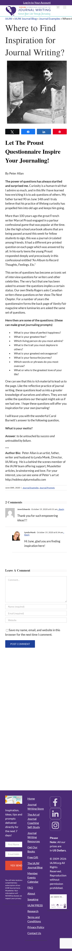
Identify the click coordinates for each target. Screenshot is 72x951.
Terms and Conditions (34, 919)
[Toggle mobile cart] (58, 7)
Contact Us (34, 933)
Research (32, 911)
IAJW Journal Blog (25, 18)
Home (31, 798)
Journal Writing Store (35, 806)
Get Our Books (32, 849)
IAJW (8, 18)
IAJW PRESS (35, 905)
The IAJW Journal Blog (34, 865)
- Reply (60, 509)
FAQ (30, 887)
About (31, 893)
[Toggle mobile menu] (65, 7)
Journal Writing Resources (33, 837)
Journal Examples (49, 18)
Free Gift (32, 857)
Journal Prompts (47, 487)
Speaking (32, 899)
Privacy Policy (35, 927)
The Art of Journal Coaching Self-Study (33, 821)
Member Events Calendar (32, 877)
